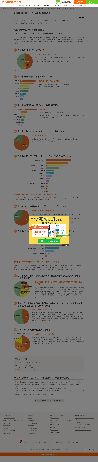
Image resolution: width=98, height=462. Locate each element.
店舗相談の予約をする (80, 2)
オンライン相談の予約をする (92, 2)
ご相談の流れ (47, 5)
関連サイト (66, 5)
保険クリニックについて (24, 5)
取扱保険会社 (37, 5)
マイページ (79, 5)
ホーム (13, 5)
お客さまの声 (57, 5)
